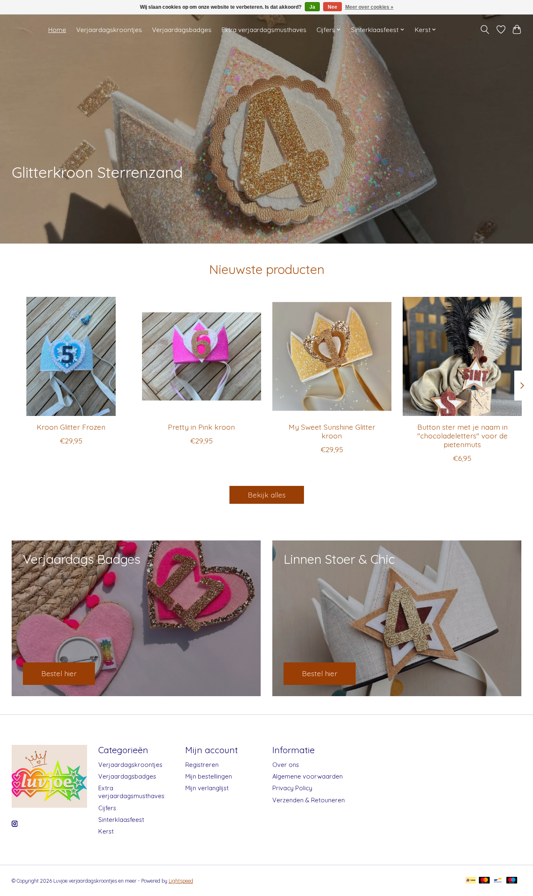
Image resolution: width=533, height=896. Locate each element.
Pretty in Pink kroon (201, 426)
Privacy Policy (292, 788)
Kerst (106, 831)
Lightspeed (181, 881)
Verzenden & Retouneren (308, 800)
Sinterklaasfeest (121, 820)
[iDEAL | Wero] (471, 881)
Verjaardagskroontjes (109, 30)
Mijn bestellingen (208, 776)
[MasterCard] (484, 881)
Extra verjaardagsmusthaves (264, 30)
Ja (312, 7)
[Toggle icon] (484, 29)
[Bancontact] (498, 881)
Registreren (202, 765)
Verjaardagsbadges (182, 30)
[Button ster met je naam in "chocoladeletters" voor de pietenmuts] (462, 356)
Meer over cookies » (369, 7)
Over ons (285, 765)
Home (57, 30)
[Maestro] (511, 881)
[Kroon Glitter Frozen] (71, 356)
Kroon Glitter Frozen (71, 426)
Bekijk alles (267, 494)
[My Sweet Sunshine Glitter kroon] (331, 356)
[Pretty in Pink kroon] (201, 356)
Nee (332, 7)
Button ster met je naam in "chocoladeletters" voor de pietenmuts (462, 435)
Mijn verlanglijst (207, 788)
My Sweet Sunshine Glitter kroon (331, 431)
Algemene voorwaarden (307, 776)
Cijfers (107, 808)
